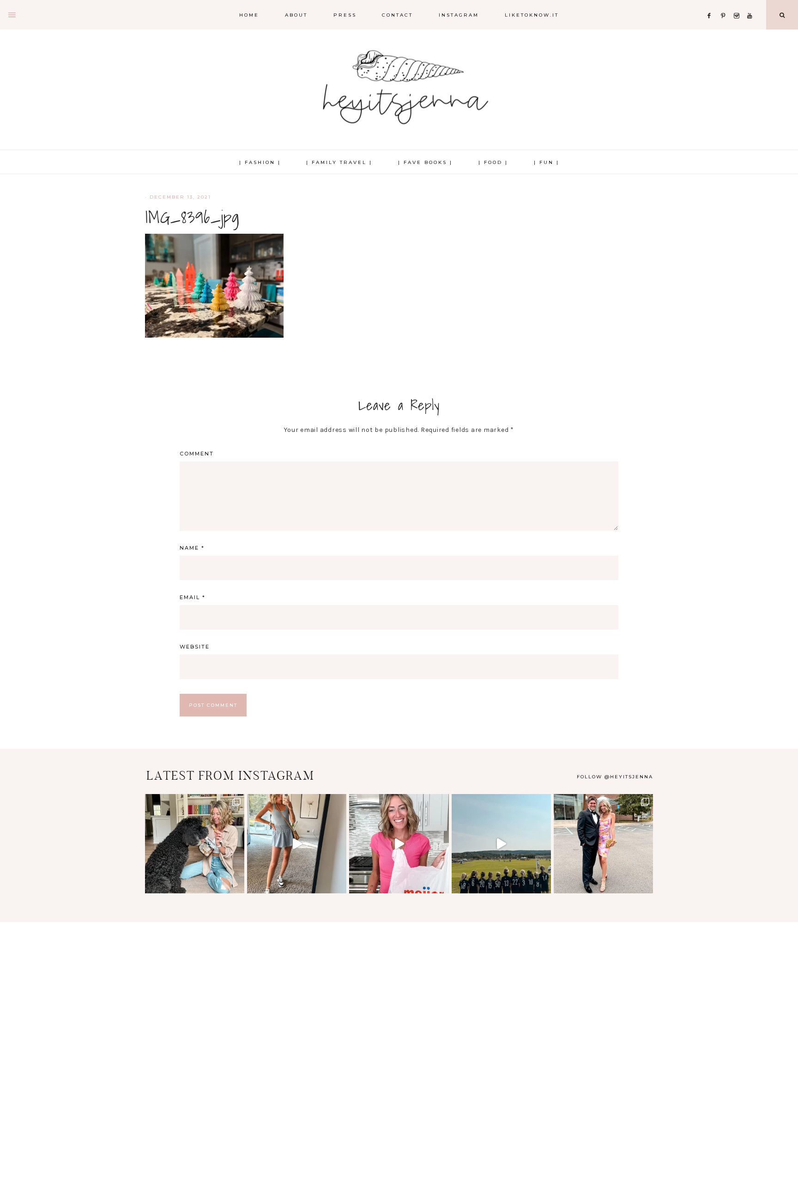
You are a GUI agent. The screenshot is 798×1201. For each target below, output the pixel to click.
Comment (197, 453)
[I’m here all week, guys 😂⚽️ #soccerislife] (501, 843)
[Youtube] (751, 4)
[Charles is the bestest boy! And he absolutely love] (194, 843)
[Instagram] (738, 4)
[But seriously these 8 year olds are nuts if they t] (296, 843)
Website (195, 646)
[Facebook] (712, 4)
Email (193, 597)
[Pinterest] (725, 4)
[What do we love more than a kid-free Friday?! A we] (603, 843)
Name (192, 548)
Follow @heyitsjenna (615, 777)
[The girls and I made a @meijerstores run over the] (398, 843)
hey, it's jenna (399, 88)
